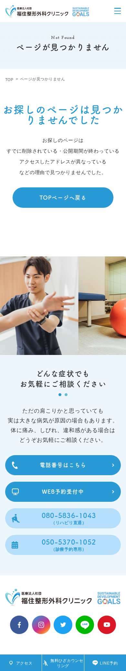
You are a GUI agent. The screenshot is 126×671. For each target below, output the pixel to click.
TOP (9, 79)
